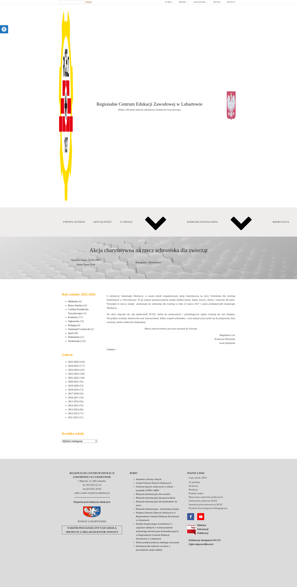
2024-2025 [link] (73, 365)
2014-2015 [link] (73, 405)
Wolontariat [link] (73, 337)
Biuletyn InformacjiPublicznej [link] (202, 529)
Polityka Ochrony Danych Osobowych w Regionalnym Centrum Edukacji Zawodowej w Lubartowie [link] (157, 516)
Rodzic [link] (182, 2)
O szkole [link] (126, 222)
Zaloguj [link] (231, 2)
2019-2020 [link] (73, 385)
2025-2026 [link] (73, 361)
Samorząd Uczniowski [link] (79, 329)
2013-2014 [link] (73, 409)
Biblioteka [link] (73, 301)
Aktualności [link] (102, 222)
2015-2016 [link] (73, 401)
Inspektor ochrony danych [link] (148, 479)
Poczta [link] (216, 2)
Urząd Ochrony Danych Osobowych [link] (153, 483)
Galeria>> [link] (112, 349)
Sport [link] (70, 333)
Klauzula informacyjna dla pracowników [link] (155, 498)
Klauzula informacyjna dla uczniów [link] (153, 494)
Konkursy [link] (73, 317)
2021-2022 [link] (73, 377)
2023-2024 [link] (73, 370)
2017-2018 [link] (73, 393)
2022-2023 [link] (73, 373)
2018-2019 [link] (73, 389)
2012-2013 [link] (73, 413)
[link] (4, 29)
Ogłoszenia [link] (73, 321)
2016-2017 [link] (73, 397)
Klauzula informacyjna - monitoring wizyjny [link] (157, 509)
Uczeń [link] (168, 2)
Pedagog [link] (72, 325)
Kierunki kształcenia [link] (202, 222)
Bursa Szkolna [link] (75, 305)
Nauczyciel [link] (200, 2)
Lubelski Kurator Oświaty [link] (99, 532)
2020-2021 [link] (73, 381)
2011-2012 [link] (73, 417)
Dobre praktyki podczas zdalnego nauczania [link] (157, 542)
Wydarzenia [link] (74, 341)
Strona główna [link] (74, 222)
